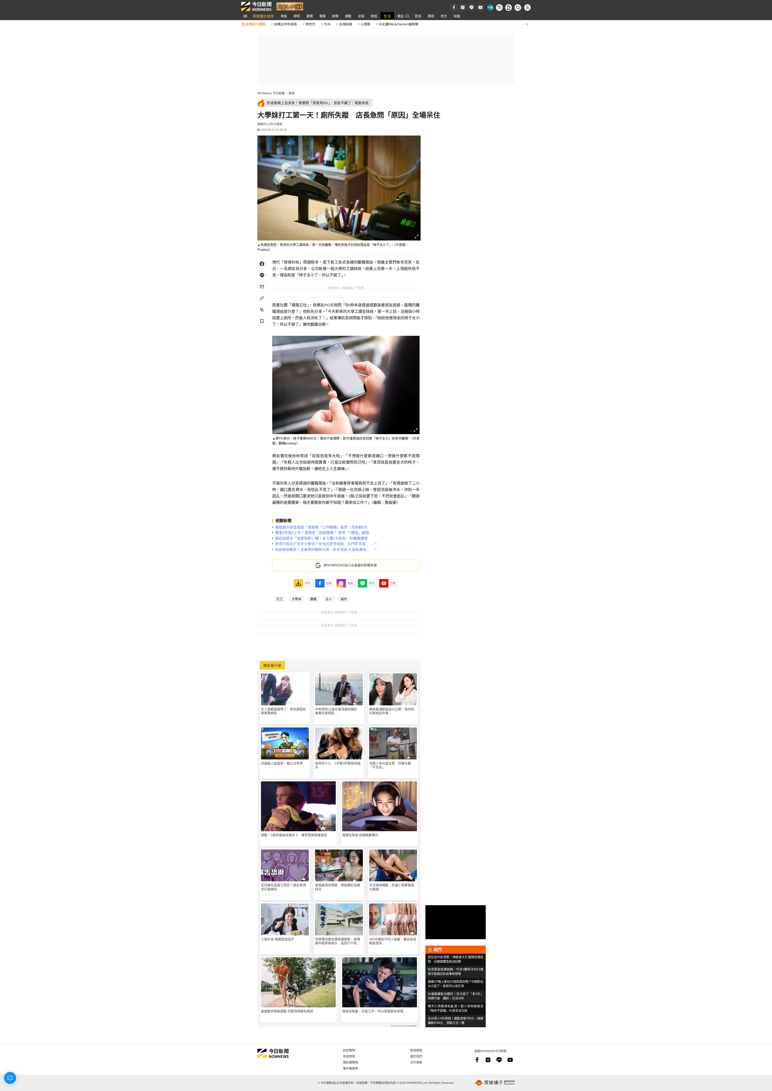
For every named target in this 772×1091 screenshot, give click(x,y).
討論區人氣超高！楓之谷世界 (282, 763)
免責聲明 (349, 1056)
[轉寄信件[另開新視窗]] (261, 286)
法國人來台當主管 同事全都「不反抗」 (390, 765)
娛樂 (335, 16)
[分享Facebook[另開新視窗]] (261, 263)
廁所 (344, 599)
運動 (348, 16)
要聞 (309, 16)
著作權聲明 (350, 1068)
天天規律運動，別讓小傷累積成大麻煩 (391, 887)
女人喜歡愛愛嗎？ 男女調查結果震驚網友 (283, 711)
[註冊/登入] (527, 7)
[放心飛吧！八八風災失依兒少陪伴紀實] (289, 6)
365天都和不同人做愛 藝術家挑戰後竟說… (392, 941)
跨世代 (310, 24)
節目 (431, 16)
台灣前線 (345, 24)
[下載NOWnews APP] (508, 7)
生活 (387, 15)
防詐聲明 (349, 1050)
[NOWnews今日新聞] (256, 6)
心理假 (365, 24)
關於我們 (416, 1056)
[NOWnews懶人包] (499, 7)
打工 (279, 599)
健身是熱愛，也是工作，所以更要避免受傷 (372, 1011)
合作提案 (416, 1062)
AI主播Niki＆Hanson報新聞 (398, 24)
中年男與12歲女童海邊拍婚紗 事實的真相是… (337, 711)
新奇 (292, 93)
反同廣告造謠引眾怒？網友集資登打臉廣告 (283, 887)
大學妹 (296, 599)
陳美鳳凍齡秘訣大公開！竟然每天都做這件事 (391, 711)
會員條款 (416, 1050)
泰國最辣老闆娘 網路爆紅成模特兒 (337, 887)
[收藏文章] (261, 321)
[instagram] (462, 7)
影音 (418, 16)
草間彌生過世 (263, 15)
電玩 (400, 16)
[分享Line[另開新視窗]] (261, 275)
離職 (313, 599)
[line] (471, 7)
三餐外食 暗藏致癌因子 (277, 939)
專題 (322, 16)
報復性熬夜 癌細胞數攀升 (360, 835)
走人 (328, 599)
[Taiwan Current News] (490, 7)
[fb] (454, 7)
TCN (327, 24)
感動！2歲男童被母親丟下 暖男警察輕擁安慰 (294, 835)
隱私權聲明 (350, 1062)
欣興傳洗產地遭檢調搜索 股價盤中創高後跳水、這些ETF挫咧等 (337, 941)
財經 (374, 16)
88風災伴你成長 (285, 24)
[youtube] (480, 7)
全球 (361, 16)
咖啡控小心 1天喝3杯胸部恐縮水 (337, 765)
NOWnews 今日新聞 (271, 93)
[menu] (245, 16)
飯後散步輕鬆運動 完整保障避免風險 (287, 1011)
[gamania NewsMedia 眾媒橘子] (494, 1083)
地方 (444, 16)
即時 (297, 16)
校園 (457, 16)
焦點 (284, 16)
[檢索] (517, 7)
